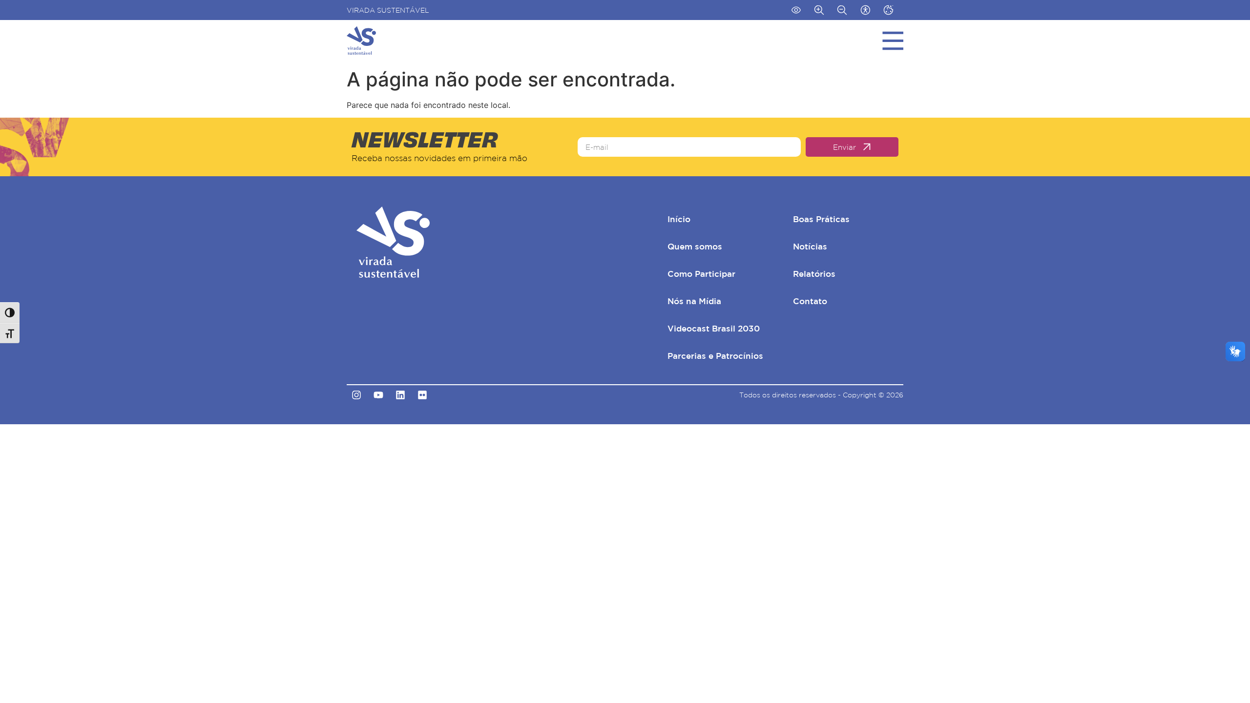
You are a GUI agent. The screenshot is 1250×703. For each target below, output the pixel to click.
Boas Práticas (821, 219)
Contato (810, 301)
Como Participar (701, 273)
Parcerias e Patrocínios (715, 355)
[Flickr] (422, 395)
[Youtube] (378, 395)
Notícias (810, 246)
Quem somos (694, 246)
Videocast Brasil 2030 (713, 328)
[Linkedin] (400, 395)
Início (678, 219)
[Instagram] (356, 395)
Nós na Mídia (694, 301)
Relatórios (814, 273)
